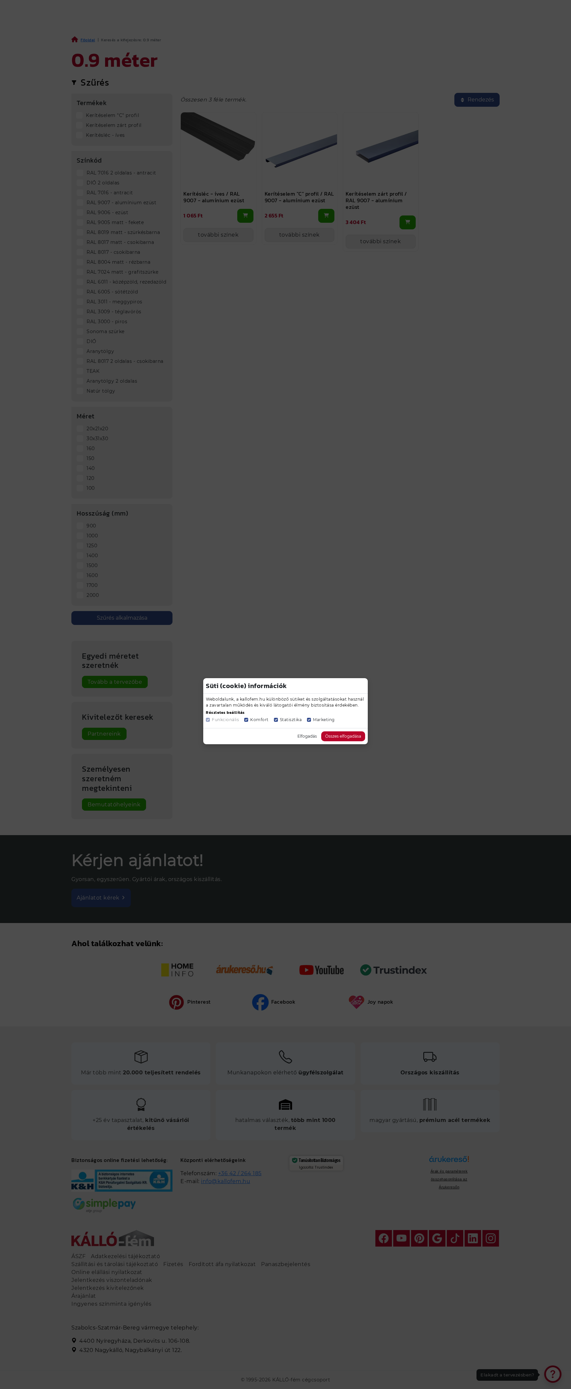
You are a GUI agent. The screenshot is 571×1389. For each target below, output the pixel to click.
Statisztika (291, 719)
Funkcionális (225, 719)
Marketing (324, 719)
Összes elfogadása (343, 736)
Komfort (259, 719)
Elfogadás (307, 736)
